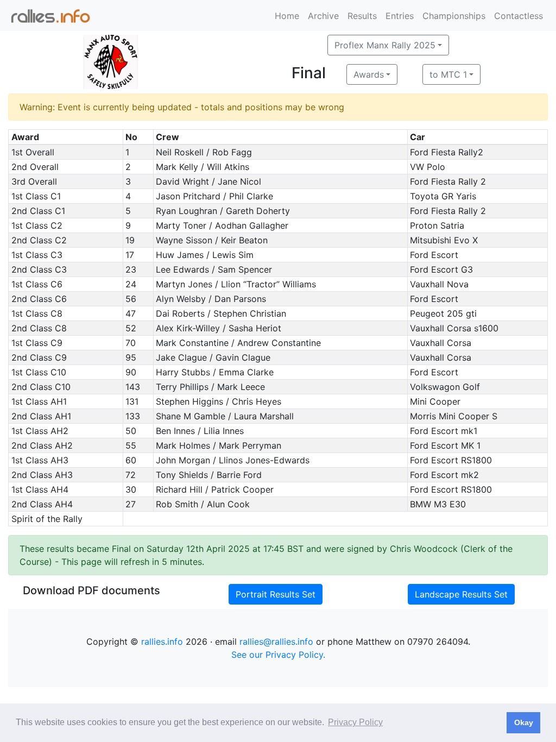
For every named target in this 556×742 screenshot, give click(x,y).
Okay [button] (523, 722)
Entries (400, 15)
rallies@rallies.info (276, 641)
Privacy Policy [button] (355, 722)
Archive (323, 15)
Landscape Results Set (461, 594)
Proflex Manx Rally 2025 (384, 45)
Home (287, 15)
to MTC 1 (448, 74)
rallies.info (162, 641)
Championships (453, 15)
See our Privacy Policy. (278, 654)
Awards (368, 74)
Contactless (518, 15)
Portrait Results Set (275, 594)
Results (362, 15)
